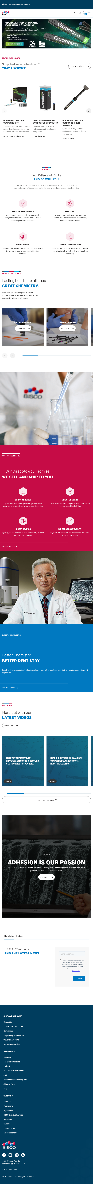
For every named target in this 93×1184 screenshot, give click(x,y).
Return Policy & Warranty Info (15, 1079)
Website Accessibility (12, 1044)
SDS (5, 1075)
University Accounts (11, 1040)
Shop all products (77, 66)
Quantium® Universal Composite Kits (14, 121)
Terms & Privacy (10, 1128)
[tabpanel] (23, 327)
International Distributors (13, 1026)
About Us (7, 1101)
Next (88, 110)
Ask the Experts (9, 688)
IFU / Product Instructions (14, 1070)
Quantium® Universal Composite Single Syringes (73, 122)
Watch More (9, 725)
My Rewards (8, 1110)
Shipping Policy (9, 1084)
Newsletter (9, 936)
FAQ (5, 1088)
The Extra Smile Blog (12, 1062)
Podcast (19, 936)
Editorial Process (10, 1133)
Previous (4, 110)
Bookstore (8, 1119)
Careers (7, 1124)
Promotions (8, 1106)
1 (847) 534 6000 (9, 1169)
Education (7, 1057)
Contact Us (8, 1022)
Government (8, 1031)
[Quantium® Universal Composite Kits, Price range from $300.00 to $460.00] (17, 98)
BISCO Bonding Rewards (13, 1115)
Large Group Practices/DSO (14, 1035)
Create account (8, 546)
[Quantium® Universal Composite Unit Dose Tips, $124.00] (46, 98)
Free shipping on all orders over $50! (16, 4)
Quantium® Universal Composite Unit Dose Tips (45, 121)
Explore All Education (45, 800)
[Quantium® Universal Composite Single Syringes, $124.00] (76, 98)
